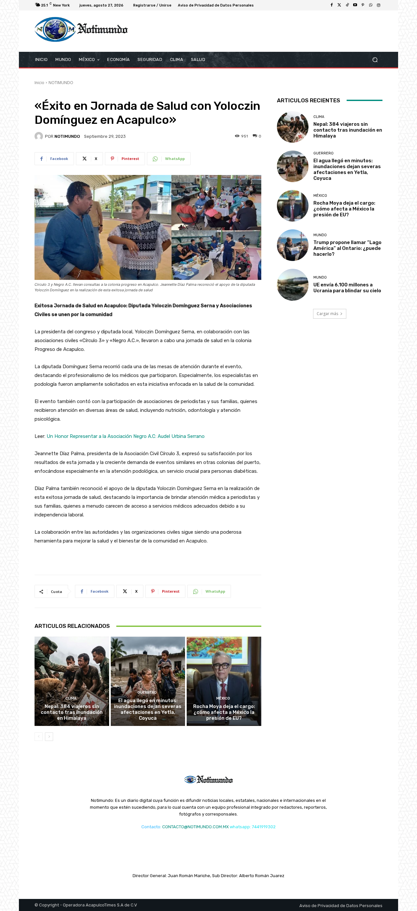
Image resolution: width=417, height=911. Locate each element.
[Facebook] (332, 5)
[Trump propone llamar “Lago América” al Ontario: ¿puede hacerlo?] (293, 245)
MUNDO (320, 235)
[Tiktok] (347, 5)
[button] (374, 59)
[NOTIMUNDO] (40, 136)
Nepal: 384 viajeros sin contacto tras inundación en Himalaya (72, 712)
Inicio (39, 82)
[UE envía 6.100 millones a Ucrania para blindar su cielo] (293, 284)
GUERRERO (147, 692)
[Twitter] (339, 5)
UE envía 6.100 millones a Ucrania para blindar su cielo (347, 288)
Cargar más (327, 313)
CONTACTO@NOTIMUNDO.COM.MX (195, 826)
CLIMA (71, 698)
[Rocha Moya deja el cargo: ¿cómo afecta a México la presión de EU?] (224, 681)
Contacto (150, 826)
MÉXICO (223, 698)
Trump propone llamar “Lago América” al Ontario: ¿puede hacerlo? (347, 248)
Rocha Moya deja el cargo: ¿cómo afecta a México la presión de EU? (224, 712)
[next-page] (49, 736)
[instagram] (378, 5)
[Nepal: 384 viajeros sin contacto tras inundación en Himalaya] (72, 681)
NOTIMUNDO (61, 82)
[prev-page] (39, 736)
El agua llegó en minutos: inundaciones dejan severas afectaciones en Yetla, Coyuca (147, 709)
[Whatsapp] (371, 5)
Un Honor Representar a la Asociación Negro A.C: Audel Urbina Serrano (126, 436)
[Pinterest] (363, 5)
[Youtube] (355, 5)
